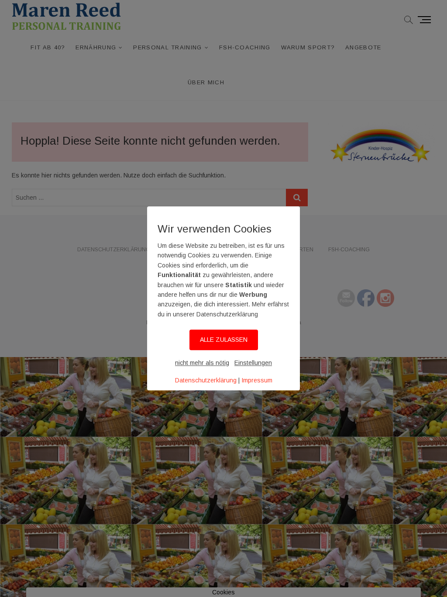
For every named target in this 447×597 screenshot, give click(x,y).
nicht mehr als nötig (202, 362)
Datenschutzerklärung (206, 380)
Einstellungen (253, 362)
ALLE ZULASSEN (224, 340)
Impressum (256, 380)
